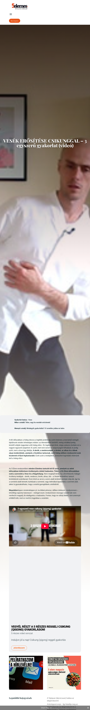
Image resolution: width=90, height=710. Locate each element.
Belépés (14, 21)
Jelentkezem (19, 648)
